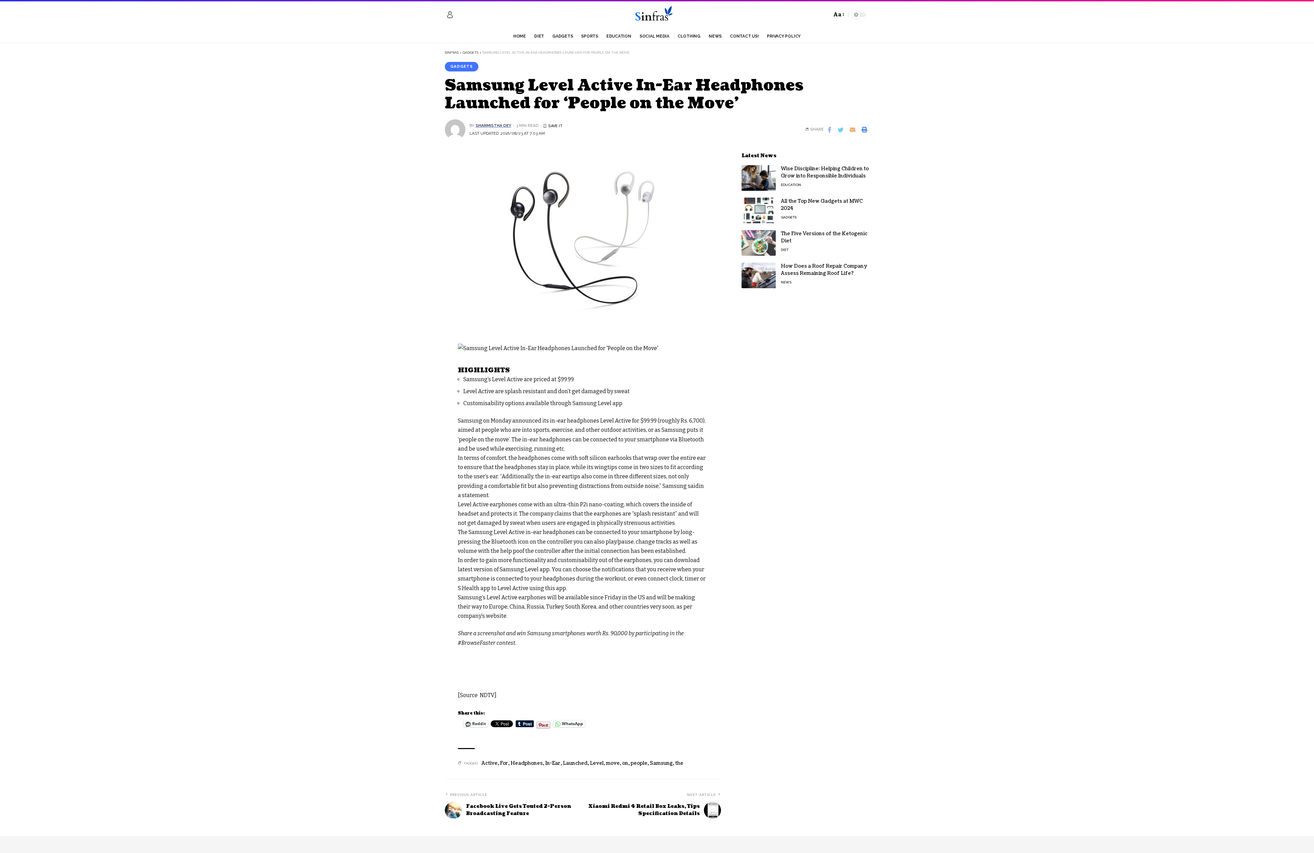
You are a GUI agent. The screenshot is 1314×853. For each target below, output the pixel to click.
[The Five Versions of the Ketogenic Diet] (759, 243)
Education (791, 185)
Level (597, 763)
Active (489, 763)
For (504, 763)
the (679, 763)
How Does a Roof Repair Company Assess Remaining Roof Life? (824, 270)
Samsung (661, 763)
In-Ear (553, 763)
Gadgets (461, 66)
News (786, 282)
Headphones (527, 763)
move (613, 763)
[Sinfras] (656, 14)
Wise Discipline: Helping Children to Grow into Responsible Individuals (825, 172)
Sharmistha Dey (493, 125)
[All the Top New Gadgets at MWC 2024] (759, 210)
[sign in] (450, 14)
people (639, 763)
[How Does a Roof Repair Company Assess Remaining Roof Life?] (759, 275)
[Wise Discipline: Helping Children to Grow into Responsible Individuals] (759, 178)
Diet (784, 250)
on (625, 763)
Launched (575, 763)
